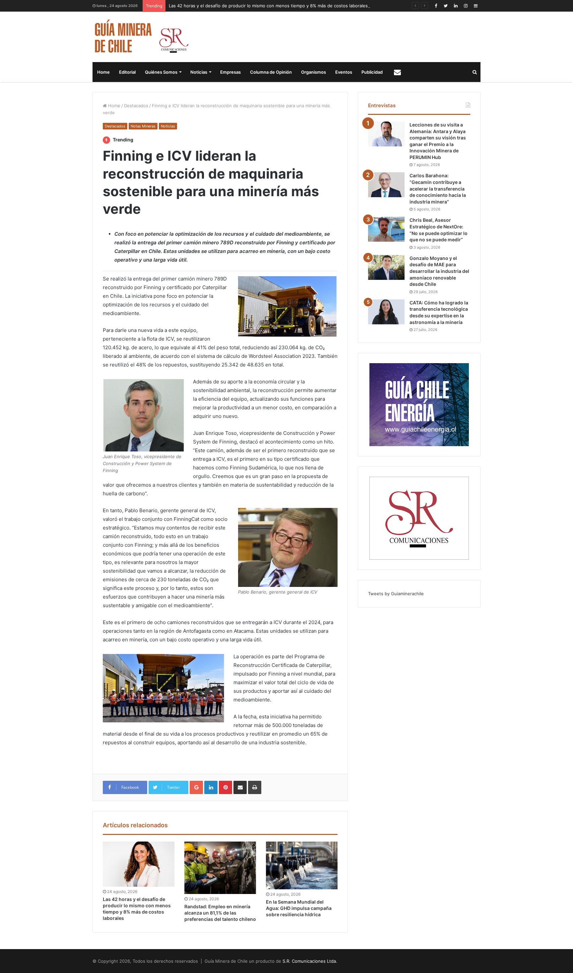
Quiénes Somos (161, 72)
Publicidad (372, 72)
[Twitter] (446, 6)
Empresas (230, 72)
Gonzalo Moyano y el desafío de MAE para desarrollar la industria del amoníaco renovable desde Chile (439, 271)
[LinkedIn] (456, 6)
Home (103, 72)
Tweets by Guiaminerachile (396, 593)
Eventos (343, 72)
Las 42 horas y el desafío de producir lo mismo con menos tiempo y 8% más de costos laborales (268, 5)
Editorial (127, 72)
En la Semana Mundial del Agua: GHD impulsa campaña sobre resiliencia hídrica (299, 908)
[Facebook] (436, 6)
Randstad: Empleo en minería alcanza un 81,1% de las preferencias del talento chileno (220, 913)
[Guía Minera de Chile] (141, 36)
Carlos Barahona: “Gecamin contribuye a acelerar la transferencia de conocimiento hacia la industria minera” (438, 188)
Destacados (136, 105)
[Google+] (196, 787)
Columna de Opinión (271, 72)
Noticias (198, 72)
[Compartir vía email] (240, 787)
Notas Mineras (143, 126)
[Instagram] (466, 6)
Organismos (313, 72)
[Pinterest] (225, 787)
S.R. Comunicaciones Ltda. (310, 961)
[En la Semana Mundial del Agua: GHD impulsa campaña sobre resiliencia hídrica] (302, 865)
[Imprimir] (254, 787)
